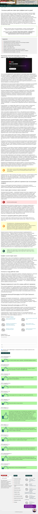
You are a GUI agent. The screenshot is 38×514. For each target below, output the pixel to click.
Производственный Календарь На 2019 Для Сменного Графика (15, 50)
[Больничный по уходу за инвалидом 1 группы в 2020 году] (27, 502)
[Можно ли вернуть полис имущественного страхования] (23, 326)
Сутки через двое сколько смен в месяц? (11, 43)
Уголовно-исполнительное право (18, 485)
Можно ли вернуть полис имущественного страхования (30, 324)
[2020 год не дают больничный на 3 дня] (27, 479)
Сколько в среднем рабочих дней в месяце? (12, 45)
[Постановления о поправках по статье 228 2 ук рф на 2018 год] (27, 496)
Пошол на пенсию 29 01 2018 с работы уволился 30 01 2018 (11, 319)
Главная (1, 5)
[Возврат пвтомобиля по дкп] (27, 484)
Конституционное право (18, 496)
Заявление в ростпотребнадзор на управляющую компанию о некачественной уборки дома (11, 324)
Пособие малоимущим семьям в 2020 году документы (31, 329)
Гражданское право (17, 500)
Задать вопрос (9, 5)
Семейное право (17, 494)
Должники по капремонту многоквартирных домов (10, 329)
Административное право (18, 498)
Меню (5, 5)
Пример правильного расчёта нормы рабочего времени (14, 49)
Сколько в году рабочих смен (9, 47)
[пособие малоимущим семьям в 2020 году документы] (23, 331)
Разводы (5, 7)
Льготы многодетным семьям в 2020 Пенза (31, 319)
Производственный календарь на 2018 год (11, 41)
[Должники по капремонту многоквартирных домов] (3, 331)
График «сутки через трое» (8, 46)
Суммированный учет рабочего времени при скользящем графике (16, 42)
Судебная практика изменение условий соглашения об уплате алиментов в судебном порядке (30, 491)
